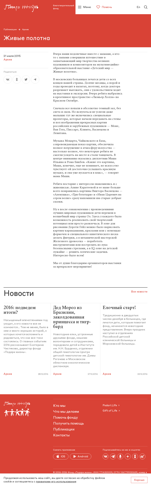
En (138, 7)
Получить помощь (68, 423)
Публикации (10, 30)
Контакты (61, 435)
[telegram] (35, 79)
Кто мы (59, 406)
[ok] (17, 79)
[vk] (8, 79)
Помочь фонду (65, 418)
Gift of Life (110, 410)
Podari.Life (110, 405)
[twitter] (26, 79)
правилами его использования (56, 481)
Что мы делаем (66, 412)
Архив (25, 30)
